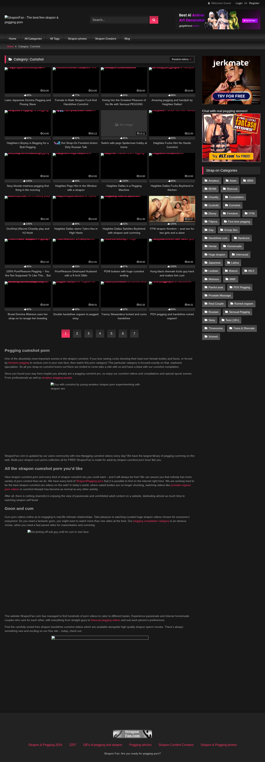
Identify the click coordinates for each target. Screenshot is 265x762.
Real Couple (216, 303)
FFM (252, 213)
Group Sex (230, 229)
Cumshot (234, 205)
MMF (232, 279)
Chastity (213, 197)
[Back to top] (253, 750)
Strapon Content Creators (176, 744)
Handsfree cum (218, 238)
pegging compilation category (151, 520)
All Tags (55, 38)
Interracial (242, 254)
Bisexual (232, 188)
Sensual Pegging (239, 311)
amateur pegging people (57, 377)
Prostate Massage (220, 295)
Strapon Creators (105, 38)
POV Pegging (242, 287)
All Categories (33, 38)
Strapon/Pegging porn (89, 481)
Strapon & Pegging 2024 (45, 744)
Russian (213, 311)
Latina (235, 262)
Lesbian (213, 270)
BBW (250, 180)
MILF (251, 270)
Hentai (213, 246)
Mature (233, 270)
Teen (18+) (232, 320)
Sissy (212, 320)
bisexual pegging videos (105, 620)
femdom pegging (18, 362)
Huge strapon (217, 254)
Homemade (234, 246)
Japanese (215, 262)
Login (239, 3)
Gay (211, 229)
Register (254, 3)
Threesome (216, 328)
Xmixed (213, 336)
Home (12, 38)
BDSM (212, 188)
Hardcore (243, 238)
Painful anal (216, 287)
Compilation (236, 197)
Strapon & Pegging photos (219, 744)
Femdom (232, 213)
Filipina (213, 221)
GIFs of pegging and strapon (102, 744)
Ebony (212, 213)
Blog (127, 38)
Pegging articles (140, 744)
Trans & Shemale (244, 328)
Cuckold (213, 205)
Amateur (214, 180)
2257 (72, 744)
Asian (233, 180)
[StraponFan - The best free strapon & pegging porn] (34, 20)
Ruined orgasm (243, 303)
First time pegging (239, 221)
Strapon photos (77, 38)
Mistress (214, 279)
